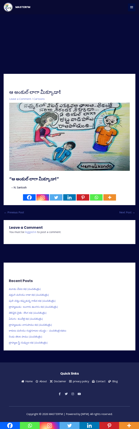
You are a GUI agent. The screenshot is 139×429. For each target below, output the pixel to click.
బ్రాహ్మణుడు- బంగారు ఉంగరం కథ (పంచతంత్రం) (33, 306)
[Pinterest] (83, 197)
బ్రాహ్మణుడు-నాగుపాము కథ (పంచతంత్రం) (30, 324)
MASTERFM (22, 7)
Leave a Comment (20, 99)
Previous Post (14, 212)
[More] (109, 197)
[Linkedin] (69, 197)
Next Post (127, 212)
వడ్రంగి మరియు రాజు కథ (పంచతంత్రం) (29, 294)
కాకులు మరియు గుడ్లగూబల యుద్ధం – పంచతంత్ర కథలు (37, 330)
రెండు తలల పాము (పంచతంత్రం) (25, 336)
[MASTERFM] (8, 7)
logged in (30, 232)
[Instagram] (42, 197)
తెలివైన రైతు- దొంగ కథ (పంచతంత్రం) (28, 312)
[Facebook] (29, 197)
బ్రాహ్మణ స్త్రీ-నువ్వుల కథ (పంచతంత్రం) (28, 342)
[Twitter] (56, 197)
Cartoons (39, 99)
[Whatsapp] (96, 197)
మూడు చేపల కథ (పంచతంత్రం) (25, 289)
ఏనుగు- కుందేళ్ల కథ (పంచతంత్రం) (26, 318)
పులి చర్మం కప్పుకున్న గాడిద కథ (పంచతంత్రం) (32, 300)
